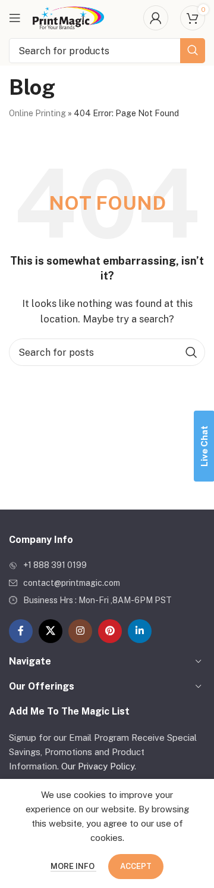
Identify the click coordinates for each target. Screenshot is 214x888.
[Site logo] (68, 17)
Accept (136, 866)
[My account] (155, 18)
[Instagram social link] (80, 631)
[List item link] (107, 565)
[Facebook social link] (21, 631)
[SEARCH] (192, 50)
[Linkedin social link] (140, 631)
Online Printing (37, 113)
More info (73, 866)
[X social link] (50, 631)
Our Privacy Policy (97, 766)
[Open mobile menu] (15, 18)
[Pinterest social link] (110, 631)
